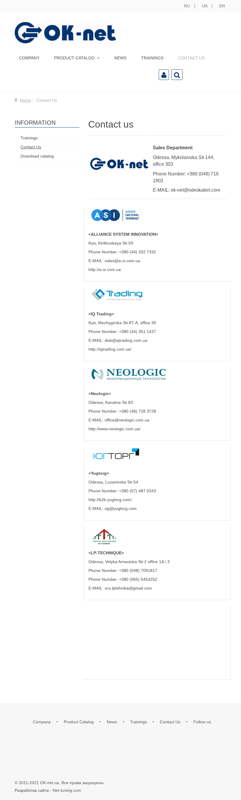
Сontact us (110, 124)
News (120, 58)
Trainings (152, 58)
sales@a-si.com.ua (122, 260)
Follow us (202, 721)
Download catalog (37, 156)
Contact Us (191, 58)
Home (25, 100)
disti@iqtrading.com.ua (126, 340)
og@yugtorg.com (121, 508)
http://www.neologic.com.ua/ (114, 428)
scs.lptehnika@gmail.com (128, 588)
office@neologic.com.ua (127, 420)
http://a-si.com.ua (104, 269)
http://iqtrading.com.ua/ (109, 349)
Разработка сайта (32, 790)
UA (205, 6)
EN (222, 6)
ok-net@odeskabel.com (195, 190)
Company (29, 58)
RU (187, 6)
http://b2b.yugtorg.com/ (110, 499)
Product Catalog (75, 58)
